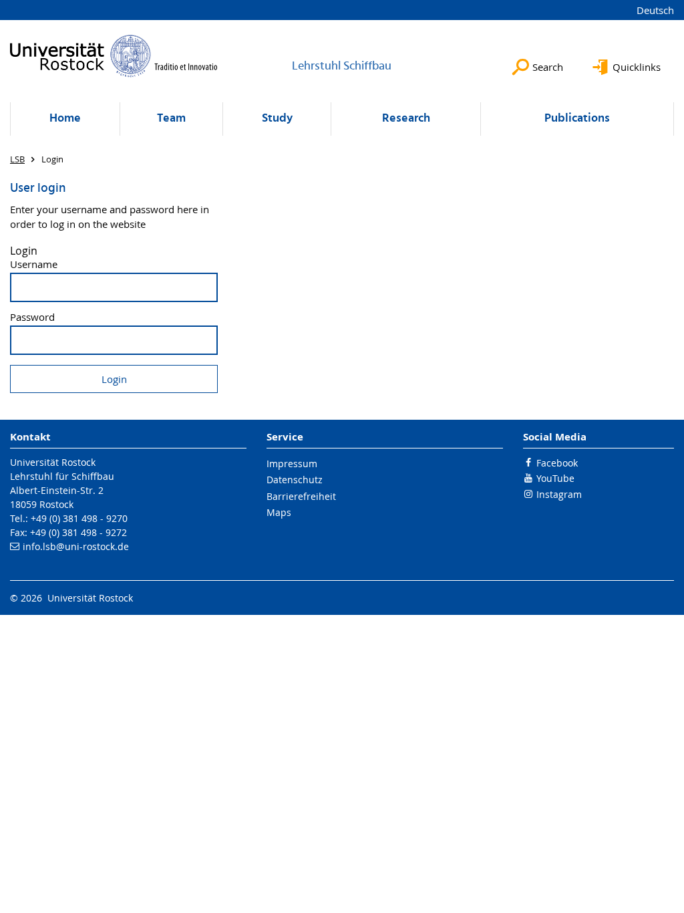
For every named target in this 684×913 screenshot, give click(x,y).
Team (171, 118)
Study (277, 118)
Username (33, 264)
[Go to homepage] (114, 55)
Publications (577, 118)
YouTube (555, 478)
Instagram (559, 494)
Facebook (557, 462)
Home (65, 118)
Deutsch (655, 10)
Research (406, 118)
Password (32, 317)
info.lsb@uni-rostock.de (76, 546)
